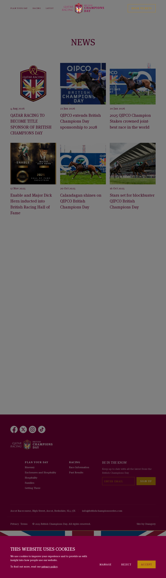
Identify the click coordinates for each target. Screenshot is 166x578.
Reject (126, 564)
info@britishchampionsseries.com (102, 511)
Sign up (146, 481)
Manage (106, 564)
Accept (146, 564)
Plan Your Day (19, 8)
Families (29, 483)
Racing (37, 8)
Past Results (76, 472)
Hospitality (31, 477)
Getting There (32, 488)
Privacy (14, 524)
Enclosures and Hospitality (40, 472)
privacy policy (49, 566)
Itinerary (30, 467)
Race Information (79, 467)
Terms (24, 524)
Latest (50, 8)
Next (146, 397)
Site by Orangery (146, 524)
